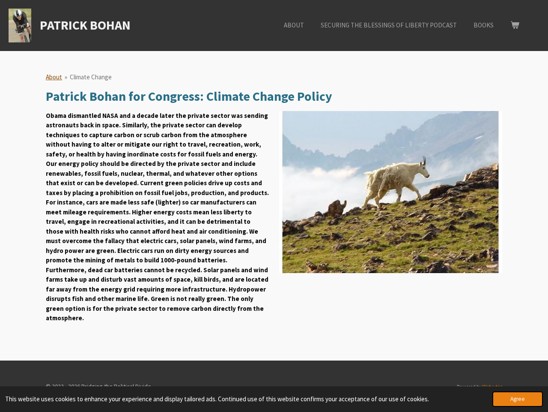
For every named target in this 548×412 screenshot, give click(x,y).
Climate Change (91, 77)
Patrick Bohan (85, 25)
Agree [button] (517, 399)
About (54, 77)
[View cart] (514, 25)
